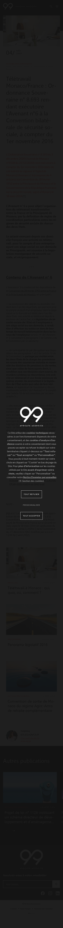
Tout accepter (31, 516)
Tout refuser (31, 494)
